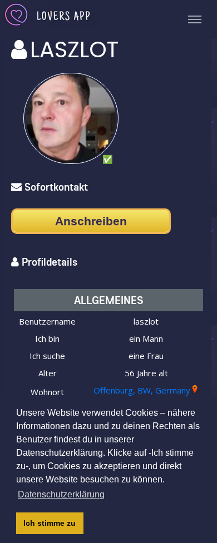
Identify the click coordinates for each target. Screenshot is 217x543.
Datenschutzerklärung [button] (61, 494)
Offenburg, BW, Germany (141, 390)
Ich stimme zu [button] (49, 523)
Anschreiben (91, 221)
